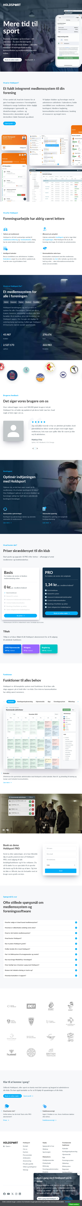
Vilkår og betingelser (29, 1167)
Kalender (11, 701)
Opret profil (29, 60)
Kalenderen (7, 259)
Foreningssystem (59, 701)
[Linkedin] (20, 1194)
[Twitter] (12, 1194)
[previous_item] (4, 701)
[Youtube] (8, 1194)
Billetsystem (66, 1166)
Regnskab (65, 1169)
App (49, 701)
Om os (25, 1149)
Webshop (71, 701)
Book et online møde (12, 60)
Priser (5, 1120)
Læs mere (6, 523)
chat (56, 259)
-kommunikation (25, 239)
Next (37, 448)
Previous (33, 448)
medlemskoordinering (10, 239)
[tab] (41, 922)
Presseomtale (27, 1155)
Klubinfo (45, 1172)
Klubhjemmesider (48, 1160)
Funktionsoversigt (49, 1120)
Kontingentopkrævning (25, 701)
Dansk (8, 1146)
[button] (41, 922)
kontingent (59, 237)
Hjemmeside (40, 701)
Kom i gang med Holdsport (47, 1198)
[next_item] (78, 701)
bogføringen (49, 239)
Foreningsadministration (50, 1169)
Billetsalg (46, 1166)
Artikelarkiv (26, 1158)
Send (60, 871)
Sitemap (25, 1170)
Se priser (20, 616)
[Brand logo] (12, 5)
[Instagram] (16, 1194)
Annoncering (27, 1161)
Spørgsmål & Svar (48, 1146)
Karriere (25, 1152)
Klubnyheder (47, 1163)
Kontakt (25, 1146)
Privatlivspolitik (28, 1164)
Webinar (45, 1149)
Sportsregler (47, 1152)
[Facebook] (4, 1194)
